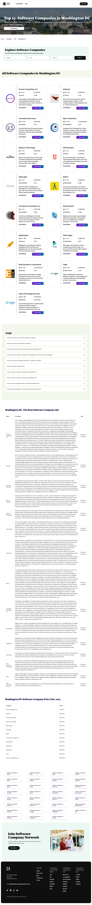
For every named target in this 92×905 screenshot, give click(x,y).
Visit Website (22, 108)
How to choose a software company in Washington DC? (22, 378)
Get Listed (39, 873)
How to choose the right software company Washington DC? (23, 383)
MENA (51, 886)
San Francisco (67, 879)
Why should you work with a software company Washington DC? (24, 349)
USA (51, 875)
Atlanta (65, 884)
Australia (52, 884)
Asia (51, 889)
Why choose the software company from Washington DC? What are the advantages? (30, 355)
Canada (52, 879)
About (38, 871)
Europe (52, 882)
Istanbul (78, 884)
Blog (26, 4)
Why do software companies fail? (16, 366)
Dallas (64, 891)
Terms (38, 880)
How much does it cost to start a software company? (21, 338)
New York (65, 875)
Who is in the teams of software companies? (19, 343)
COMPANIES (19, 4)
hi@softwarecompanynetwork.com (20, 884)
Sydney (78, 882)
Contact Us (39, 878)
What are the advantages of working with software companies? (24, 389)
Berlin (77, 877)
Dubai (77, 879)
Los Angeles (66, 877)
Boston (65, 889)
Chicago (65, 882)
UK (50, 877)
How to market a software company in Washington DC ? (22, 372)
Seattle (65, 886)
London (78, 875)
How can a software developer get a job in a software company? (24, 361)
